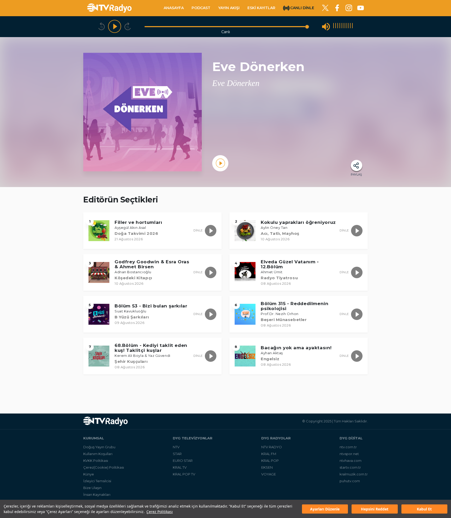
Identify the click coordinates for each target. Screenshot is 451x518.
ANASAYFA (174, 7)
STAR (177, 454)
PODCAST (201, 7)
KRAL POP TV (184, 474)
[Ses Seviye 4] (340, 26)
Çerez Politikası (159, 511)
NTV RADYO (271, 447)
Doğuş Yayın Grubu (99, 447)
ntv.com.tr (348, 447)
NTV (176, 447)
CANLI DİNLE (302, 7)
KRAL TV (180, 467)
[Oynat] (114, 26)
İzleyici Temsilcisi (97, 481)
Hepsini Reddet (374, 509)
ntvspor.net (349, 454)
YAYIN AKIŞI (229, 7)
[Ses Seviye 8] (348, 26)
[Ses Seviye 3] (338, 26)
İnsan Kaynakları (96, 494)
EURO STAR (183, 460)
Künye (88, 474)
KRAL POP (270, 460)
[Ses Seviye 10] (352, 26)
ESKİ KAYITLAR (261, 7)
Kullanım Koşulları (97, 454)
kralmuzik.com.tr (354, 474)
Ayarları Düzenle (325, 509)
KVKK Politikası (95, 460)
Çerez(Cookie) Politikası (103, 467)
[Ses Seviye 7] (346, 26)
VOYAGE (268, 474)
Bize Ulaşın (92, 488)
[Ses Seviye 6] (344, 26)
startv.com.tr (350, 467)
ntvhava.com (350, 460)
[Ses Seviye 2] (336, 26)
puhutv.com (350, 481)
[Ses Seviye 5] (342, 26)
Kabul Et (424, 509)
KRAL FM (268, 454)
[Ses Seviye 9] (350, 26)
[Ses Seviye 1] (334, 26)
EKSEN (267, 467)
